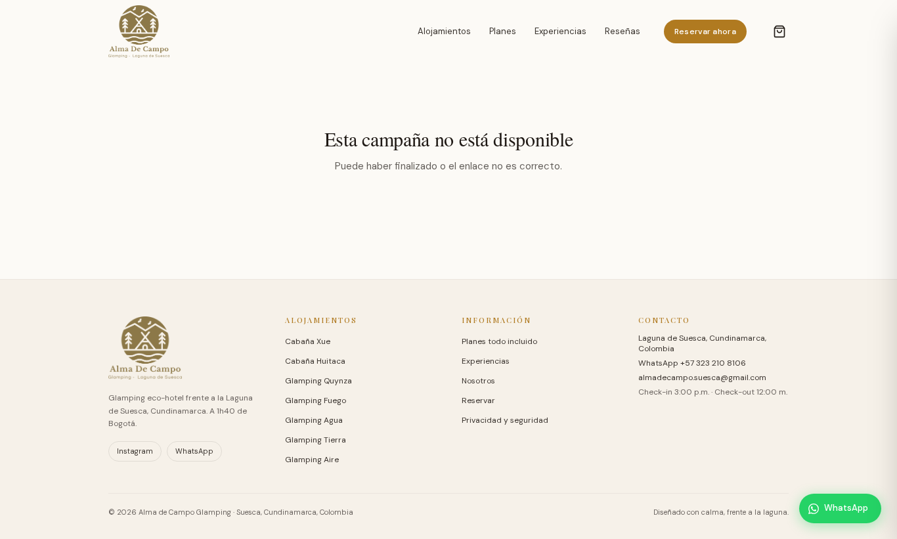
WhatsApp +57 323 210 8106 (692, 363)
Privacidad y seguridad (505, 420)
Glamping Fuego (315, 400)
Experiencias (560, 31)
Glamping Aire (312, 459)
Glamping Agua (314, 420)
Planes (502, 31)
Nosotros (478, 381)
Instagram (135, 451)
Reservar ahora (705, 31)
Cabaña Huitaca (315, 361)
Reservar (478, 400)
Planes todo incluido (499, 341)
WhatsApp (194, 451)
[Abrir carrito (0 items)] (779, 31)
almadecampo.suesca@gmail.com (702, 377)
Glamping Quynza (318, 381)
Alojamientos (444, 31)
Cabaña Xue (307, 341)
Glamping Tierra (315, 440)
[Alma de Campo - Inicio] (138, 31)
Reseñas (622, 31)
